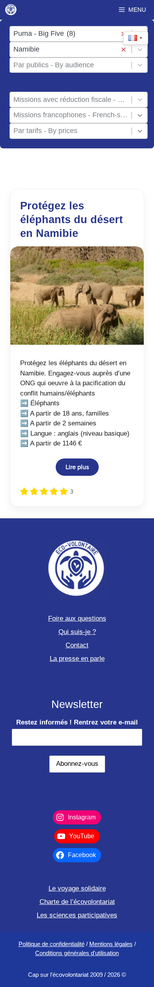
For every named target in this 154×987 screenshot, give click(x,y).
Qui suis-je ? (77, 632)
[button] (123, 49)
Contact (77, 645)
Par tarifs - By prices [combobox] (45, 131)
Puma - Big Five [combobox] (44, 33)
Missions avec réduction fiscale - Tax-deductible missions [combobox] (70, 100)
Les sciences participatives (77, 915)
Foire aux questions (77, 618)
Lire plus (77, 467)
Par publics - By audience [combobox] (53, 65)
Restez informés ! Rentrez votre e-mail (77, 722)
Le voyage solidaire (77, 888)
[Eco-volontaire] (11, 10)
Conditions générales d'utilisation (77, 953)
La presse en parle (77, 658)
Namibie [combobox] (26, 49)
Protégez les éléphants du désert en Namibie (71, 219)
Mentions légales (111, 944)
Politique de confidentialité (52, 944)
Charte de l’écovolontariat (77, 902)
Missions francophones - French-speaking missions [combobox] (70, 115)
